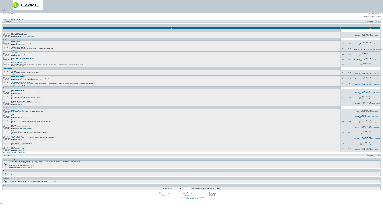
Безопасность (15, 120)
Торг (12, 114)
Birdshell (357, 92)
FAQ (372, 13)
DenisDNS (357, 59)
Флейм (13, 147)
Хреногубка (357, 103)
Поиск (378, 13)
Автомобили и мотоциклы (19, 142)
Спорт (4, 39)
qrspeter (357, 54)
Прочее (5, 107)
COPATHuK (22, 128)
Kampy (20, 74)
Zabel (20, 36)
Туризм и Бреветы (8, 68)
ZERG (357, 122)
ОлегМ (54, 181)
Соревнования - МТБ (17, 41)
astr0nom (357, 127)
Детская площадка (17, 136)
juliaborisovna (357, 138)
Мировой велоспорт (8, 30)
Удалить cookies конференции (10, 152)
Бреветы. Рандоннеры (18, 76)
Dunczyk (357, 78)
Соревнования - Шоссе (18, 47)
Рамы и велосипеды (17, 96)
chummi (357, 64)
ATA (26, 36)
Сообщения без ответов (8, 19)
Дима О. (357, 98)
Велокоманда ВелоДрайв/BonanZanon (22, 58)
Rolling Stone (357, 144)
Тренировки (14, 52)
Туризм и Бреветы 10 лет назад (20, 82)
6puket (357, 116)
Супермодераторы (28, 167)
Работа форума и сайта (18, 131)
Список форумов (7, 21)
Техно (4, 87)
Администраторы (18, 167)
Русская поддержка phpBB (191, 198)
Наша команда (21, 152)
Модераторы (30, 36)
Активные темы (19, 19)
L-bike (357, 111)
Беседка (13, 125)
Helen (357, 43)
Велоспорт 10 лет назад (18, 63)
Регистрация (13, 13)
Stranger (357, 35)
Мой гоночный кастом (17, 90)
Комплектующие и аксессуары (20, 101)
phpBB (186, 197)
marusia (29, 79)
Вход (6, 13)
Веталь (33, 79)
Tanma (24, 74)
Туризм (13, 71)
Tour (23, 36)
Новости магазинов (17, 110)
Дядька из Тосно (358, 49)
